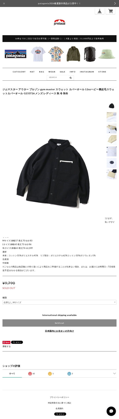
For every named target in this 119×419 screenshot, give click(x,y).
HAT (32, 72)
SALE (63, 72)
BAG (41, 72)
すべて (12, 373)
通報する (6, 346)
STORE (102, 72)
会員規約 (59, 408)
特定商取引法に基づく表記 (59, 403)
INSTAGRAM (87, 72)
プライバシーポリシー (59, 397)
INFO (73, 72)
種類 (4, 298)
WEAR (51, 72)
